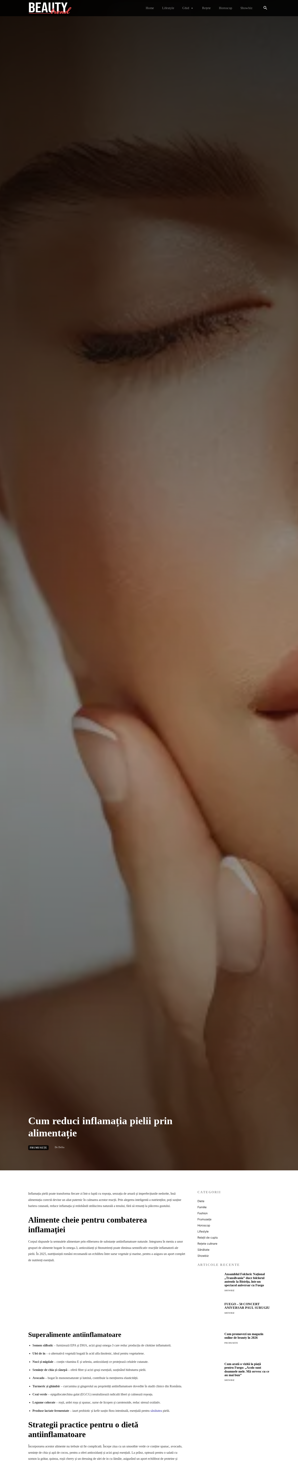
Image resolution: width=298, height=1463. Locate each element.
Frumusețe (38, 1147)
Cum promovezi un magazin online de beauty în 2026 (243, 1335)
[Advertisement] (106, 1297)
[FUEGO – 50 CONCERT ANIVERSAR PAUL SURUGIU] (209, 1314)
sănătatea (156, 1410)
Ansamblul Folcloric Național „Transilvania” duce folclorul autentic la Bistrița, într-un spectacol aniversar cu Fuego (244, 1279)
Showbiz (229, 1290)
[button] (265, 8)
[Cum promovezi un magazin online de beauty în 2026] (209, 1344)
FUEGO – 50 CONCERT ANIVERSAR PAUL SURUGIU (247, 1305)
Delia (61, 1147)
